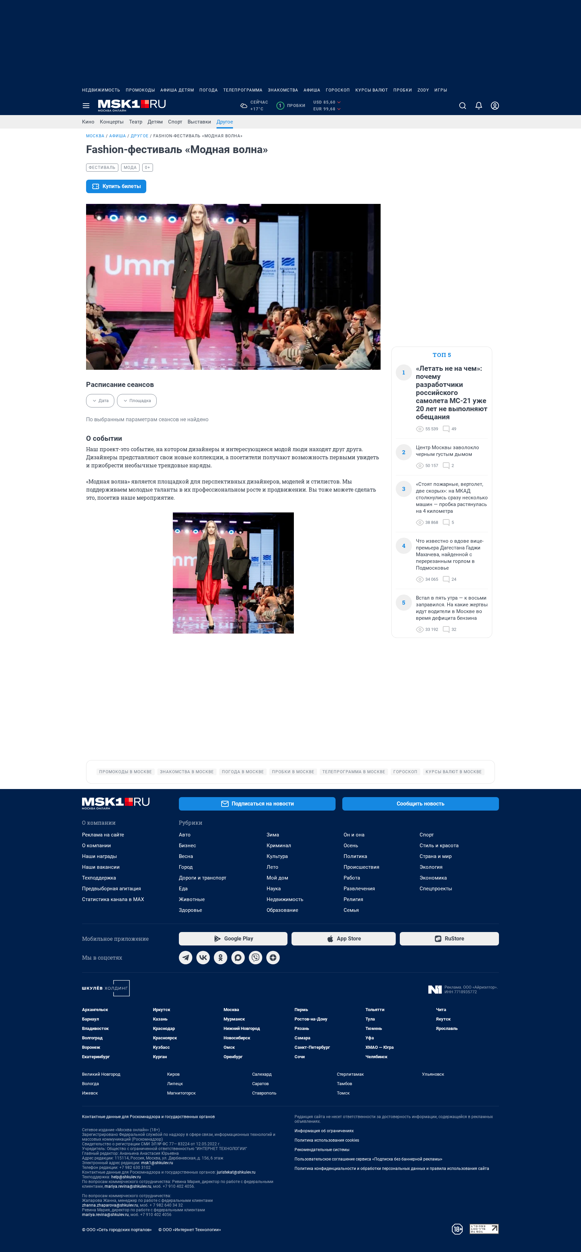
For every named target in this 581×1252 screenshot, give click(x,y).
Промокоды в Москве (125, 772)
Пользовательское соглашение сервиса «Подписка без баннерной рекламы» (368, 1159)
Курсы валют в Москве (454, 772)
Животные (192, 899)
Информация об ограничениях (324, 1131)
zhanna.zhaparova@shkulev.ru (110, 1205)
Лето (272, 867)
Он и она (354, 835)
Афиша (312, 90)
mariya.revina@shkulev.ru (128, 1186)
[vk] (203, 957)
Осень (351, 846)
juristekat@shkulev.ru (236, 1172)
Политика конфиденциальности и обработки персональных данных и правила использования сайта (392, 1168)
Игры (440, 90)
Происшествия (361, 867)
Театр (135, 122)
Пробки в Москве (293, 772)
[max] (238, 957)
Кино (88, 122)
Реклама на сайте (103, 835)
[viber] (255, 957)
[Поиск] (463, 105)
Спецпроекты (436, 889)
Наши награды (99, 856)
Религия (353, 899)
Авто (185, 835)
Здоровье (190, 910)
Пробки (402, 90)
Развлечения (359, 889)
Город (186, 867)
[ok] (220, 957)
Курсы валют (371, 90)
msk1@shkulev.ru (157, 1162)
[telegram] (185, 957)
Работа (352, 878)
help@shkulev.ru (126, 1177)
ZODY (423, 90)
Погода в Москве (243, 772)
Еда (183, 889)
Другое (225, 122)
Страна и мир (436, 856)
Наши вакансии (101, 867)
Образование (282, 910)
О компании (96, 846)
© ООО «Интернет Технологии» (189, 1229)
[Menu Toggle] (86, 105)
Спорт (175, 122)
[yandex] (273, 957)
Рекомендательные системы (322, 1149)
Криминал (279, 846)
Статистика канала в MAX (113, 899)
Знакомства (283, 90)
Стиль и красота (439, 846)
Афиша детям (177, 90)
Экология (431, 867)
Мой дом (277, 878)
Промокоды (140, 90)
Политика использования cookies (327, 1140)
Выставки (199, 122)
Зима (273, 835)
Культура (277, 856)
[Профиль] (495, 105)
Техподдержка (99, 878)
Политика (355, 856)
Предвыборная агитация (111, 889)
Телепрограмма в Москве (353, 772)
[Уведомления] (479, 105)
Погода (208, 90)
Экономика (433, 878)
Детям (155, 122)
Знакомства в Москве (187, 772)
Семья (351, 910)
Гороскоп (338, 90)
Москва (95, 136)
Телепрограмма (243, 90)
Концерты (112, 122)
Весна (186, 856)
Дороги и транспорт (202, 878)
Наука (274, 889)
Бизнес (187, 846)
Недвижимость (101, 90)
